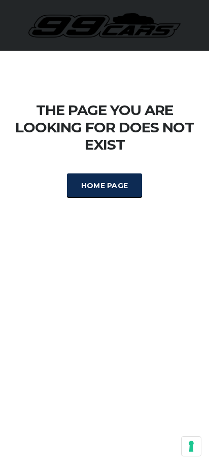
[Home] (104, 24)
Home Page (104, 185)
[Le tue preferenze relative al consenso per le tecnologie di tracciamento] (191, 446)
